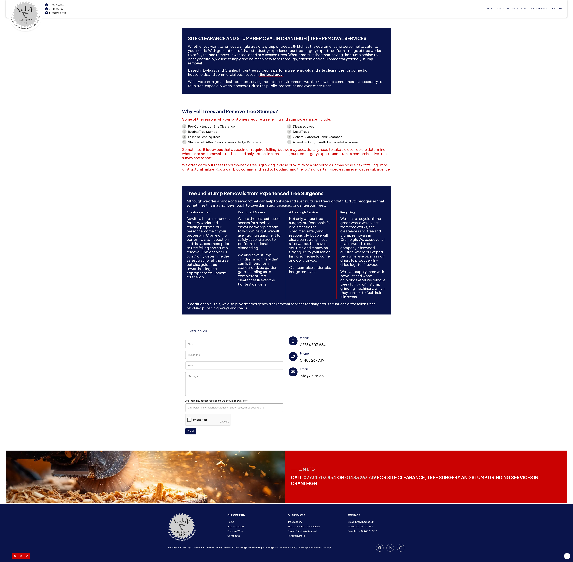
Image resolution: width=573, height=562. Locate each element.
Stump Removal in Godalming (230, 547)
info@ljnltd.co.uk (56, 12)
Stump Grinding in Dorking (259, 547)
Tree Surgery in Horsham (309, 547)
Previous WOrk (539, 8)
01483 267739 (54, 8)
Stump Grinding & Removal (302, 531)
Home (490, 8)
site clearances (332, 70)
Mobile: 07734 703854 (360, 526)
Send (191, 431)
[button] (502, 9)
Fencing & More (296, 535)
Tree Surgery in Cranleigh (179, 547)
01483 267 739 (312, 360)
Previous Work (235, 531)
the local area (271, 74)
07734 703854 (55, 5)
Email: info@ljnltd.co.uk (360, 521)
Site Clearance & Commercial (304, 526)
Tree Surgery (295, 521)
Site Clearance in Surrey (284, 547)
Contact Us (557, 8)
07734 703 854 (313, 344)
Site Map (326, 547)
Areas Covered (520, 8)
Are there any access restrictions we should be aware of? (216, 400)
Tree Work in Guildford (203, 547)
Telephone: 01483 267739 (362, 531)
